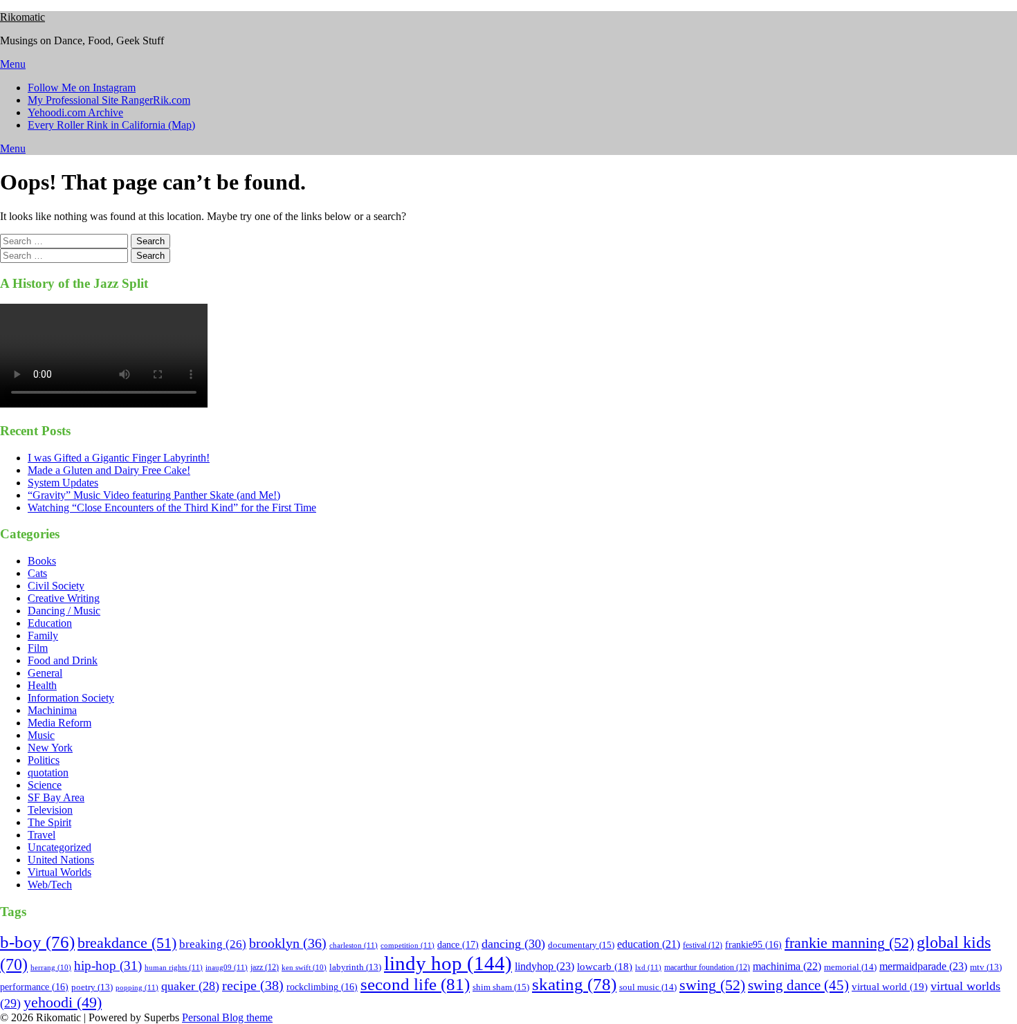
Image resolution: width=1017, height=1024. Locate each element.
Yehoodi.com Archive (75, 112)
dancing (513, 944)
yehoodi (63, 1002)
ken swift (304, 967)
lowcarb (604, 966)
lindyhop (544, 966)
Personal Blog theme (227, 1017)
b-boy (37, 942)
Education (50, 623)
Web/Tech (50, 884)
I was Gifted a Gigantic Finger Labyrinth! (119, 458)
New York (50, 747)
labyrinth (355, 967)
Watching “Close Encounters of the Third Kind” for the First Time (172, 507)
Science (45, 785)
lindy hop (448, 963)
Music (41, 735)
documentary (581, 945)
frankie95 (753, 945)
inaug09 (226, 967)
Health (42, 685)
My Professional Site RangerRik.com (109, 100)
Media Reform (59, 723)
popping (137, 987)
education (648, 944)
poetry (92, 987)
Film (38, 648)
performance (34, 987)
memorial (850, 967)
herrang (50, 967)
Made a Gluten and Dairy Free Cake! (109, 470)
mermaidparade (923, 966)
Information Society (71, 698)
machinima (787, 966)
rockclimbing (322, 987)
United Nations (61, 860)
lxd (648, 967)
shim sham (501, 987)
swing (712, 985)
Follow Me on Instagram (82, 87)
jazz (264, 967)
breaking (212, 944)
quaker (190, 986)
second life (415, 984)
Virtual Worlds (59, 872)
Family (43, 635)
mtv (986, 967)
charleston (353, 945)
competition (407, 945)
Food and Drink (63, 660)
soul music (648, 987)
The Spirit (49, 822)
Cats (37, 573)
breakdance (126, 942)
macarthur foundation (707, 967)
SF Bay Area (56, 797)
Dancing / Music (64, 610)
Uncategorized (59, 847)
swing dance (798, 985)
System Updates (63, 482)
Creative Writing (64, 598)
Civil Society (56, 586)
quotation (48, 772)
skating (574, 984)
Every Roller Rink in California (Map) (111, 125)
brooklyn (288, 943)
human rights (174, 967)
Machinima (52, 710)
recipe (253, 985)
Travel (41, 835)
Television (50, 810)
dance (458, 944)
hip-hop (108, 966)
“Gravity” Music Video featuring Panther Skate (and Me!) (154, 495)
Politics (43, 760)
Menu (13, 64)
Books (42, 561)
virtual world (890, 986)
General (45, 673)
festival (702, 945)
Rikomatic (22, 17)
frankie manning (849, 942)
